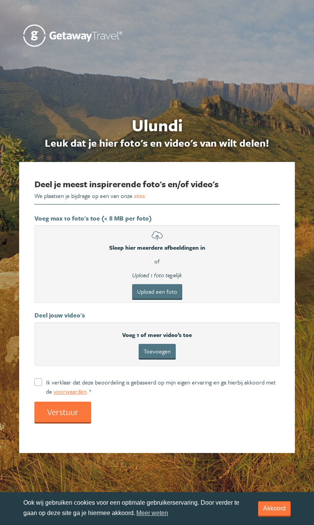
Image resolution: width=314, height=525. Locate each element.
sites (139, 195)
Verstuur (62, 412)
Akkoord (274, 508)
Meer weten (152, 513)
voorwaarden (70, 391)
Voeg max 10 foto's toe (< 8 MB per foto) (93, 218)
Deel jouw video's (59, 315)
